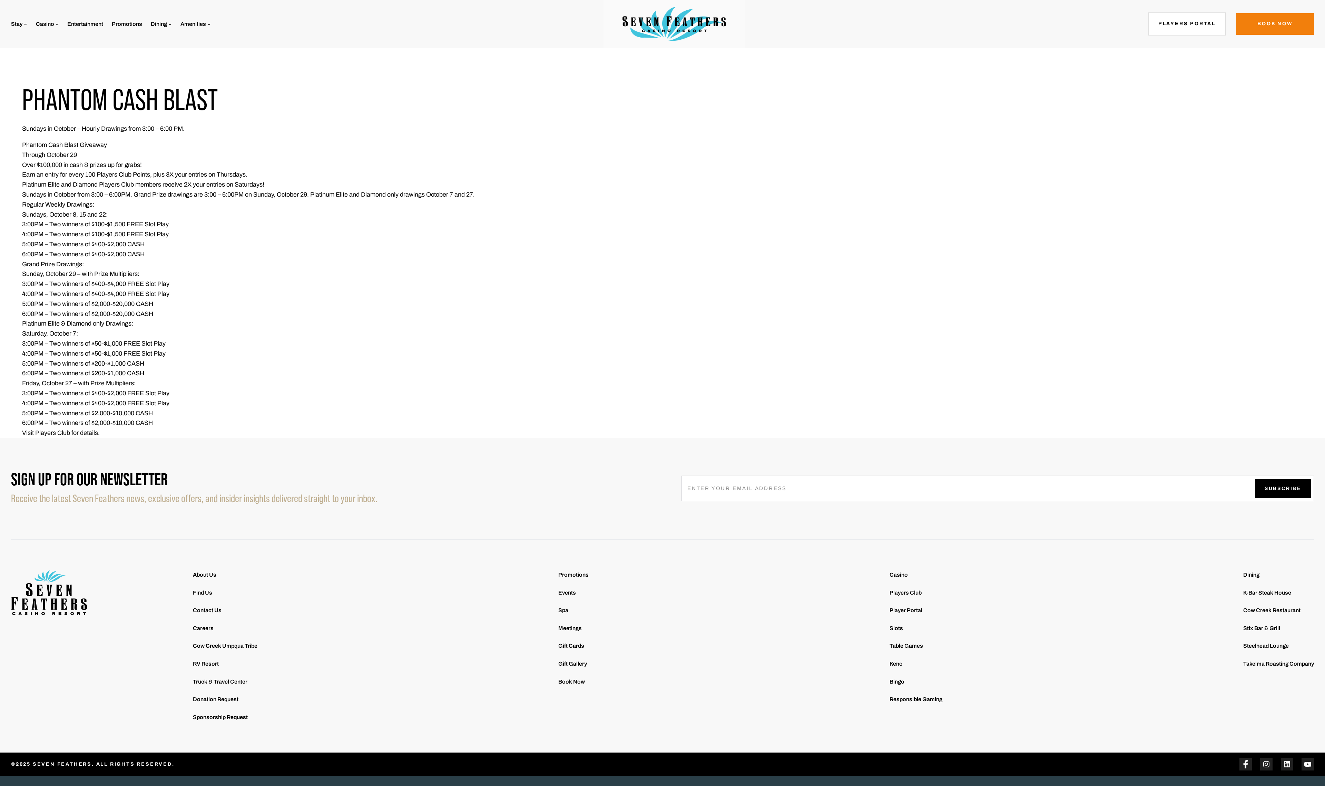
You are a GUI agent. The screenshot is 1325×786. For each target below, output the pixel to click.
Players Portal (1187, 23)
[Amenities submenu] (209, 24)
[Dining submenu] (170, 24)
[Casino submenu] (57, 24)
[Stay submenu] (25, 24)
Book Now (1275, 23)
